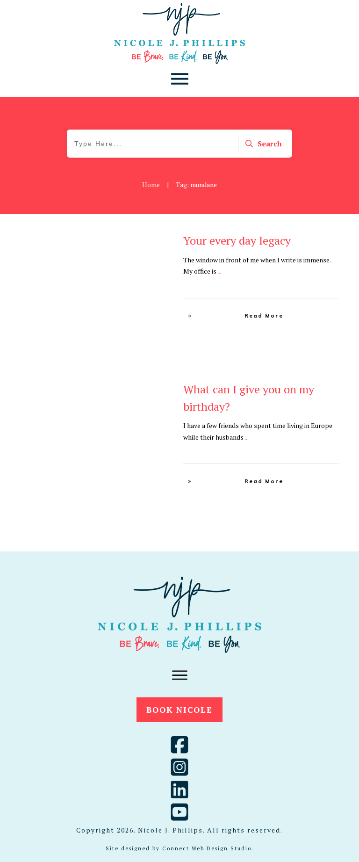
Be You (158, 241)
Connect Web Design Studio (206, 848)
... (219, 271)
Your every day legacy (237, 240)
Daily (160, 390)
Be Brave (132, 241)
